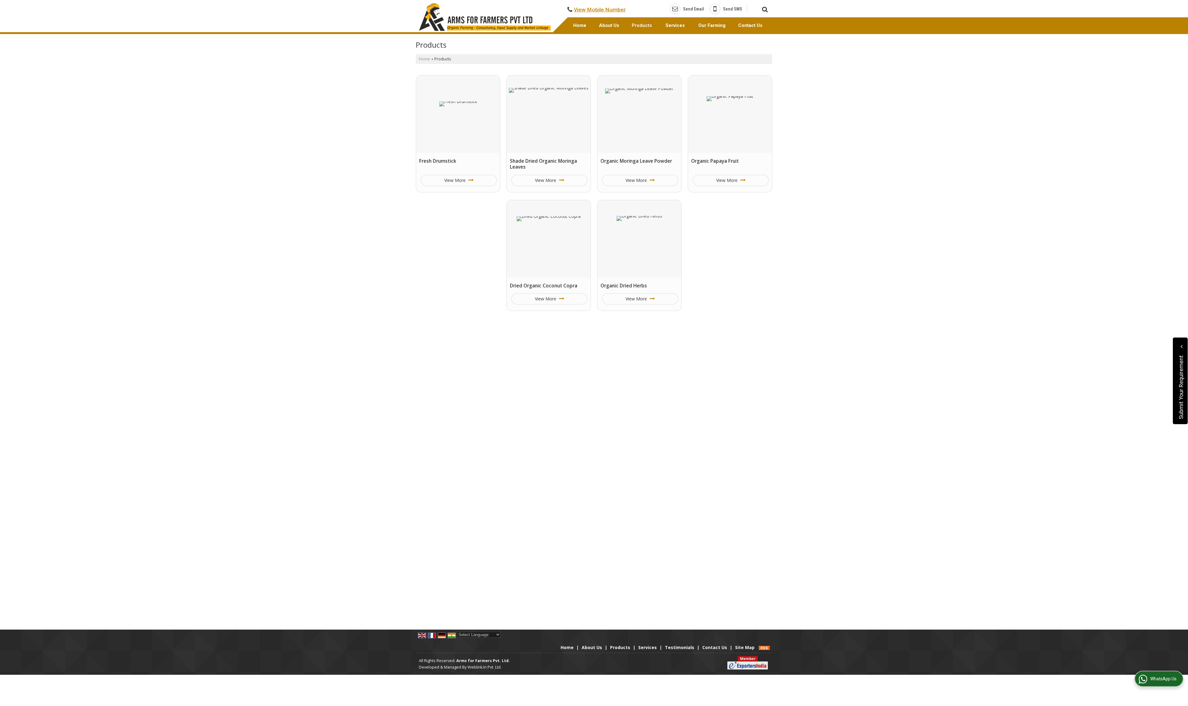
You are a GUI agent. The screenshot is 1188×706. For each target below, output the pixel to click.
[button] (600, 9)
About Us (609, 25)
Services (675, 25)
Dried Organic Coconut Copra (543, 285)
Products (642, 25)
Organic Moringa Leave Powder (636, 161)
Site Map (745, 647)
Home (579, 25)
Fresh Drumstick (437, 161)
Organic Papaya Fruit (715, 161)
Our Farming (711, 25)
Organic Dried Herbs (623, 285)
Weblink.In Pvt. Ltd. (484, 667)
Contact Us (750, 25)
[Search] (764, 8)
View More (455, 180)
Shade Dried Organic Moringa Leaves (543, 164)
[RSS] (764, 647)
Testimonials (679, 647)
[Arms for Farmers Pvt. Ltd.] (485, 17)
